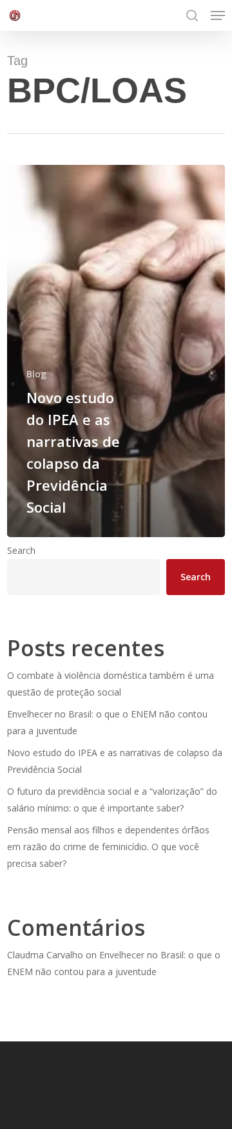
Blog (36, 374)
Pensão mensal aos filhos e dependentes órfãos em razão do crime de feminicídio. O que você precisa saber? (108, 846)
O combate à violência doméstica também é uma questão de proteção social (110, 683)
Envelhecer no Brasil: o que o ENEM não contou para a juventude (107, 722)
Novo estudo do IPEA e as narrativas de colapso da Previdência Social (114, 760)
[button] (218, 15)
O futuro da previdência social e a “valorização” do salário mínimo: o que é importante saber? (112, 799)
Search (21, 550)
